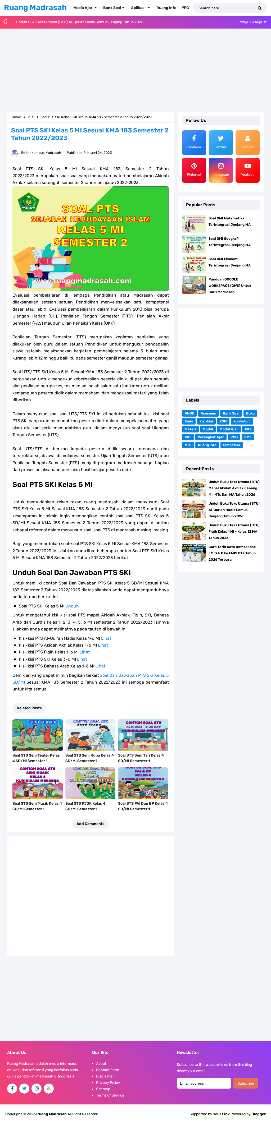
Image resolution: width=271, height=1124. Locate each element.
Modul (208, 429)
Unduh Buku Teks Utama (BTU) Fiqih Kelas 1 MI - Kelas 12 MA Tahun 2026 (77, 22)
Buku (250, 413)
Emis (189, 421)
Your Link (221, 1114)
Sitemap (103, 1089)
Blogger (258, 1114)
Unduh (72, 606)
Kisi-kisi (206, 421)
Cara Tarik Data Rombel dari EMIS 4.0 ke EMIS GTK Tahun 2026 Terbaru (232, 553)
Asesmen (208, 413)
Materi (190, 429)
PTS (188, 445)
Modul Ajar (229, 429)
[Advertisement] (135, 71)
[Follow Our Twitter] (24, 1089)
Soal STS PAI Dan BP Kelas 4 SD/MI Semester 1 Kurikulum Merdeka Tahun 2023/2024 (143, 811)
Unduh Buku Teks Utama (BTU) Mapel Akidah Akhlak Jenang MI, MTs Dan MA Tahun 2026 (234, 488)
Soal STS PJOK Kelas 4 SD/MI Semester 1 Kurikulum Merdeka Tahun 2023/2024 (88, 811)
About (101, 1063)
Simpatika (231, 445)
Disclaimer (105, 1076)
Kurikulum (242, 421)
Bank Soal (231, 413)
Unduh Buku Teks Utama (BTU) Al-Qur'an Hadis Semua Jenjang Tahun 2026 (234, 509)
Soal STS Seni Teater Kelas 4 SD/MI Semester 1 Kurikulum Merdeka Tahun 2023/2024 (36, 763)
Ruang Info (207, 445)
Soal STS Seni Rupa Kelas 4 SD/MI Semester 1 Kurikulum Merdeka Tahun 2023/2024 (89, 763)
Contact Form (107, 1070)
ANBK (189, 413)
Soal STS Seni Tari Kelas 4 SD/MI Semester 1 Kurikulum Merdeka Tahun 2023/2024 (141, 763)
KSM (223, 421)
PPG (234, 437)
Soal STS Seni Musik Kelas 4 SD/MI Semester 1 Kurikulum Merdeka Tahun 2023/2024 (37, 811)
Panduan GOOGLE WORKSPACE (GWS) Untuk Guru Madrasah (230, 285)
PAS (248, 429)
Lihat (106, 638)
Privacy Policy (108, 1082)
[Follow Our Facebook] (12, 1089)
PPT (247, 437)
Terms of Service (110, 1095)
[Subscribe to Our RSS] (49, 1089)
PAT (188, 437)
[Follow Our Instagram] (36, 1089)
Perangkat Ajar (211, 437)
